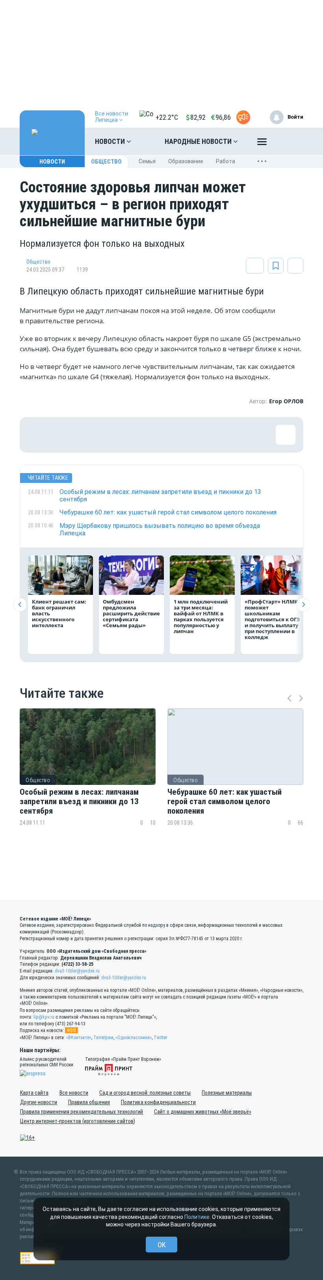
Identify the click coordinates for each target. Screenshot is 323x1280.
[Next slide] (303, 604)
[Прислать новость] (243, 117)
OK (162, 1244)
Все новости (73, 1093)
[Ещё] (262, 143)
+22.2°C (167, 117)
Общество (106, 161)
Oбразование (185, 161)
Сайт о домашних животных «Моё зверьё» (202, 1112)
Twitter (160, 1037)
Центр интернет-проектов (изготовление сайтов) (77, 1121)
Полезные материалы (227, 1093)
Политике (197, 1217)
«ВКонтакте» (78, 1037)
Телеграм (103, 1037)
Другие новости (38, 1102)
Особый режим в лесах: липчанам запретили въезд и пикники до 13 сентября (79, 801)
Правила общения (89, 1102)
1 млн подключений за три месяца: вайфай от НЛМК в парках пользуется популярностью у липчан (201, 616)
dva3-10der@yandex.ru (77, 971)
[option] (88, 782)
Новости (110, 141)
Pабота (225, 161)
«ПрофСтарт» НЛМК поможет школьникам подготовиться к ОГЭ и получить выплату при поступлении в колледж (272, 619)
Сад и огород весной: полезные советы (145, 1093)
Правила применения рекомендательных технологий (81, 1112)
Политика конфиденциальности (158, 1102)
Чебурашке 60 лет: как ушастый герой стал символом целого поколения (224, 801)
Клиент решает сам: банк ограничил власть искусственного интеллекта (59, 613)
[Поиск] (289, 141)
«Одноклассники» (133, 1037)
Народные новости (199, 141)
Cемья (147, 161)
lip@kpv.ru (43, 1017)
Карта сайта (34, 1093)
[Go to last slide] (20, 604)
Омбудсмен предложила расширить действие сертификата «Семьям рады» (131, 613)
